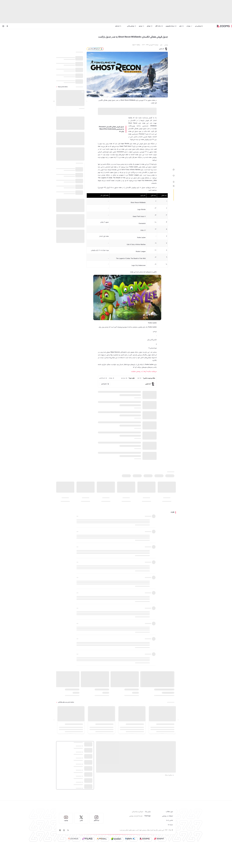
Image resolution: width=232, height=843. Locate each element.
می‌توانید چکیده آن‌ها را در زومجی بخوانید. (144, 371)
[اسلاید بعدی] (54, 101)
